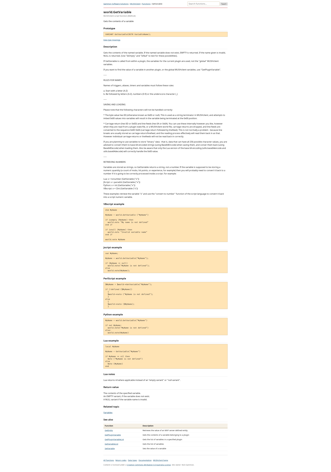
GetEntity (109, 430)
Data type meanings (111, 40)
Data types (132, 460)
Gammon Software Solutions (116, 4)
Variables (107, 412)
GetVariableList (111, 444)
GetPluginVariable (113, 435)
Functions (146, 4)
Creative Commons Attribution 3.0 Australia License (149, 465)
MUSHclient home (160, 460)
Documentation (145, 460)
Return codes (120, 460)
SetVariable (110, 448)
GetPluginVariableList (114, 439)
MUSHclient (135, 4)
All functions (108, 460)
